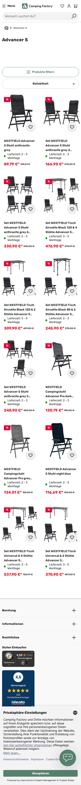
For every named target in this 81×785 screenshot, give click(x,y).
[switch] (24, 662)
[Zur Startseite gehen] (37, 6)
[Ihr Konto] (69, 6)
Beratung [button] (9, 610)
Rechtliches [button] (10, 637)
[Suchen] (74, 16)
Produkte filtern (43, 72)
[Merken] (31, 127)
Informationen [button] (12, 624)
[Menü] (31, 653)
